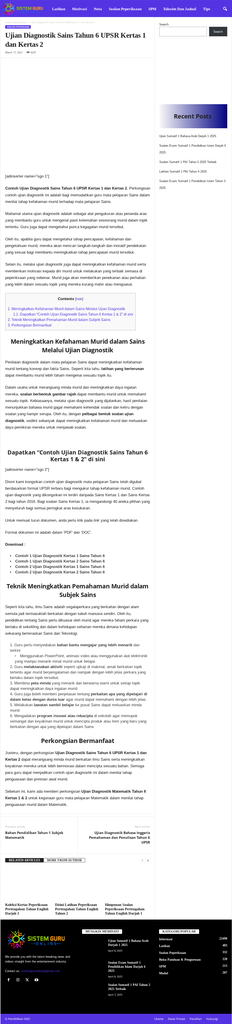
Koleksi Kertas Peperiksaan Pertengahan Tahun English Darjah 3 (26, 909)
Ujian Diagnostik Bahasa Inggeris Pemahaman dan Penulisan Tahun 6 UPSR (119, 837)
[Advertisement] (193, 69)
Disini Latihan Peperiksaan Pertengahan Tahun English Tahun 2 (76, 909)
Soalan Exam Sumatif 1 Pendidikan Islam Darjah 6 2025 (126, 966)
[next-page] (148, 860)
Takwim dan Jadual (179, 9)
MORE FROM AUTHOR (64, 860)
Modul (163, 973)
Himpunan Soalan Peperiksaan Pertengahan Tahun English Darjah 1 (125, 909)
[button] (225, 9)
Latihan (58, 9)
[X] (28, 980)
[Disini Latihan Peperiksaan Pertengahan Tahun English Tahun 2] (77, 884)
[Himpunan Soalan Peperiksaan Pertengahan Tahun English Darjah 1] (127, 884)
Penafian (196, 1019)
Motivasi (79, 9)
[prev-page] (142, 860)
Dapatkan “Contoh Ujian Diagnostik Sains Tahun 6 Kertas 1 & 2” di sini (73, 314)
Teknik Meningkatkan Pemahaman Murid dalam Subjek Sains (59, 320)
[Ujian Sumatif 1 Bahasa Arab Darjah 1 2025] (93, 947)
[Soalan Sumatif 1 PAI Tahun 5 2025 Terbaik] (93, 991)
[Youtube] (37, 980)
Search (164, 24)
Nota (98, 9)
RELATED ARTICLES (24, 860)
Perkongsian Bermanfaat (29, 325)
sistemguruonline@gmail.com (40, 971)
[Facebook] (9, 980)
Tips (206, 9)
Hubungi (212, 1019)
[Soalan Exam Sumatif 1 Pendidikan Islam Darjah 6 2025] (93, 969)
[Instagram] (19, 980)
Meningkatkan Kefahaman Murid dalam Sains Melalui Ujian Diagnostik (66, 309)
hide (79, 299)
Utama (158, 1019)
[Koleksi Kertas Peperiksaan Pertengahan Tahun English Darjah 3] (28, 884)
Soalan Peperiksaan (125, 9)
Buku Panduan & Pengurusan (180, 959)
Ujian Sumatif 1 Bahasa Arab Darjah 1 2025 (187, 136)
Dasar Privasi (176, 1019)
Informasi (165, 939)
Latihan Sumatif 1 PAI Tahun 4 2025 (183, 171)
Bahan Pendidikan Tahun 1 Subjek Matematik (34, 835)
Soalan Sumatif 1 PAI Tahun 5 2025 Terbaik (188, 162)
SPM (152, 9)
